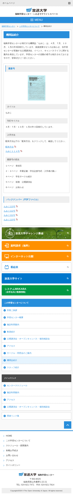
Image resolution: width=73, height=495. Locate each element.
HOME (9, 436)
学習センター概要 (15, 317)
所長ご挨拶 (12, 310)
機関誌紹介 (12, 360)
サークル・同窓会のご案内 (19, 353)
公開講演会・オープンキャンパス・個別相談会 (28, 339)
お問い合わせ (12, 455)
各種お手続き (12, 450)
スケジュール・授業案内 (17, 445)
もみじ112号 (9, 211)
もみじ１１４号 (12, 151)
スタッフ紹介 (13, 367)
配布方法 (9, 147)
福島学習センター (8, 26)
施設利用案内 (13, 324)
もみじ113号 (9, 206)
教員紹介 (11, 332)
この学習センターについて (29, 26)
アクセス (11, 346)
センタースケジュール (17, 385)
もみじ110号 (9, 220)
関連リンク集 (13, 416)
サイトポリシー (13, 465)
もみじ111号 (9, 215)
